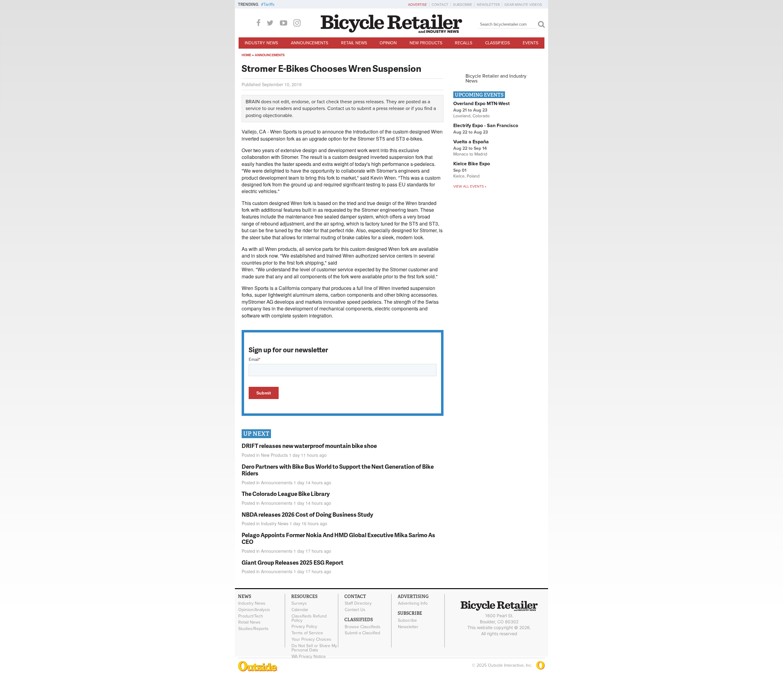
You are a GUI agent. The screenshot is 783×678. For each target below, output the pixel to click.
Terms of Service (307, 633)
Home (246, 55)
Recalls (463, 43)
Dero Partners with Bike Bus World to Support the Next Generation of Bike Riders (338, 470)
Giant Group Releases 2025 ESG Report (292, 562)
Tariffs (269, 4)
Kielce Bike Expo (471, 164)
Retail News (354, 43)
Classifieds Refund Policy (309, 618)
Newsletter (488, 4)
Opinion (388, 43)
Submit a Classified (362, 633)
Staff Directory (358, 603)
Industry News (261, 43)
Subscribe (462, 4)
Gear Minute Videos (523, 4)
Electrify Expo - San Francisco (485, 126)
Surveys (299, 603)
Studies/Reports (253, 628)
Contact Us (355, 609)
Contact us (338, 108)
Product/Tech (250, 616)
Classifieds (497, 43)
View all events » (469, 186)
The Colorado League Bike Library (286, 493)
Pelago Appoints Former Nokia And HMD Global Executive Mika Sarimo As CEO (338, 538)
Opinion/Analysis (254, 609)
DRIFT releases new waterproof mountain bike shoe (309, 446)
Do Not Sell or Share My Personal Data (314, 647)
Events (530, 43)
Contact (440, 4)
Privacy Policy (304, 626)
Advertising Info (413, 603)
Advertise (417, 4)
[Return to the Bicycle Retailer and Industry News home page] (391, 31)
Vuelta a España (471, 142)
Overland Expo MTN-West (481, 104)
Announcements (309, 43)
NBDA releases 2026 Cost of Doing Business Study (307, 514)
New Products (426, 43)
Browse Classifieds (362, 626)
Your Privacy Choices (311, 639)
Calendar (299, 609)
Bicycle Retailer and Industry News (496, 78)
